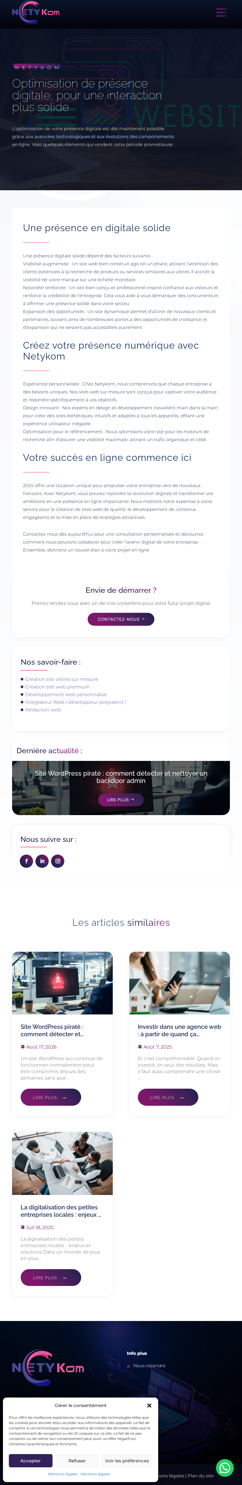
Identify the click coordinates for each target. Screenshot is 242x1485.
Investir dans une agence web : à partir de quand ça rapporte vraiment (179, 1030)
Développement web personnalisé (66, 694)
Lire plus (118, 799)
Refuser (77, 1461)
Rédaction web (43, 710)
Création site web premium (57, 687)
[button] (149, 1405)
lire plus (45, 1097)
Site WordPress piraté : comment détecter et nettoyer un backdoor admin (121, 776)
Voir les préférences (127, 1461)
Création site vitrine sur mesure (61, 679)
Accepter (30, 1461)
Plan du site (201, 1476)
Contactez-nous (119, 619)
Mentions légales (63, 1474)
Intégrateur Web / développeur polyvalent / (75, 702)
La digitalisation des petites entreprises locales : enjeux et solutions (62, 1211)
